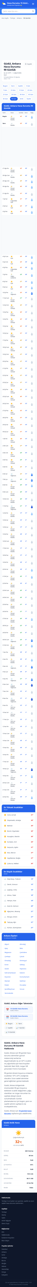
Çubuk (22, 956)
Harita (4, 1215)
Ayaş (6, 948)
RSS (3, 1232)
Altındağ (23, 944)
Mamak (7, 981)
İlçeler (29, 99)
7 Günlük (20, 1028)
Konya (4, 1272)
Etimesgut (23, 961)
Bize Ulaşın (5, 1241)
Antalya (4, 1258)
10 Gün (13, 90)
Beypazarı (8, 952)
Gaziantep (5, 1269)
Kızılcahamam (24, 977)
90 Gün (13, 99)
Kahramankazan (10, 973)
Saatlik (20, 86)
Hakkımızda (6, 1235)
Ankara (19, 18)
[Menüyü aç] (33, 4)
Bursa (4, 1261)
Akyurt (7, 944)
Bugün (5, 86)
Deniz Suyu (5, 1223)
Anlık (21, 99)
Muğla (4, 1263)
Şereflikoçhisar (10, 989)
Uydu (3, 1218)
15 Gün (21, 90)
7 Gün (5, 90)
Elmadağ (8, 961)
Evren (7, 965)
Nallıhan (23, 981)
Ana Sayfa (5, 18)
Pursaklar (23, 985)
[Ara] (33, 11)
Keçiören (8, 977)
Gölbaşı (22, 965)
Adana (4, 1266)
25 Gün (5, 94)
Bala (21, 948)
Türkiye (12, 18)
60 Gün (5, 99)
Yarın (13, 86)
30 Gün (13, 94)
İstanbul (4, 1249)
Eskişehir (5, 1275)
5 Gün (28, 86)
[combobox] (18, 11)
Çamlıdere (23, 952)
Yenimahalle (9, 993)
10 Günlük (10, 1032)
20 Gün (29, 90)
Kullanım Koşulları (8, 1238)
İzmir (3, 1255)
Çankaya (7, 956)
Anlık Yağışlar (6, 1221)
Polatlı (7, 985)
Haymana (23, 969)
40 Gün (22, 94)
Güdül (7, 969)
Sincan (22, 989)
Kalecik (22, 973)
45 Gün (30, 94)
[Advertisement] (18, 39)
